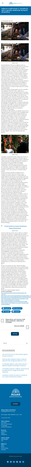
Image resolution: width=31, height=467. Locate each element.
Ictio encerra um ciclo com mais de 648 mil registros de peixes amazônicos (15, 355)
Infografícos (4, 434)
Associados (4, 422)
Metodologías (4, 439)
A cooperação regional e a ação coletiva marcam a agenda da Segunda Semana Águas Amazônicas (14, 364)
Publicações (4, 431)
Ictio (2, 440)
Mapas (2, 433)
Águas (2, 445)
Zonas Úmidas (4, 448)
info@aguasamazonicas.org (8, 411)
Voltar (15, 333)
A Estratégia (4, 425)
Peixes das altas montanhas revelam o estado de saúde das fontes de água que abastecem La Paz (14, 359)
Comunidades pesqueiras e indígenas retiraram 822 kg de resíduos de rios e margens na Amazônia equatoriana (15, 370)
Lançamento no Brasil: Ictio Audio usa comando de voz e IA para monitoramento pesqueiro (14, 375)
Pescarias (3, 449)
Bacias (2, 446)
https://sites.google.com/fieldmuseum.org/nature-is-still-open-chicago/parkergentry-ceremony (14, 299)
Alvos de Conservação (6, 424)
